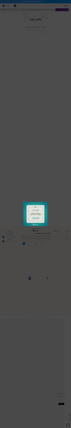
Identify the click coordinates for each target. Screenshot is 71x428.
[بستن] (24, 201)
